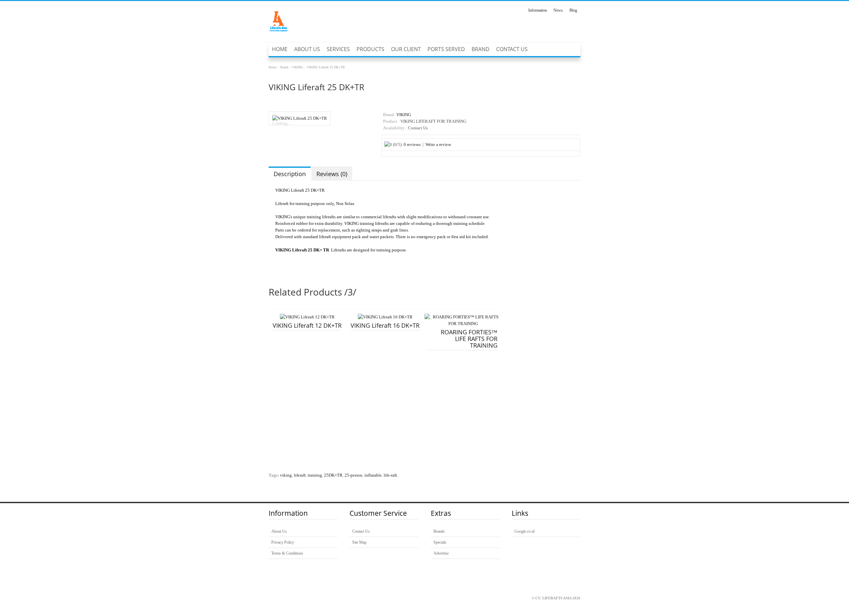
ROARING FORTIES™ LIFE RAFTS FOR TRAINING (469, 339)
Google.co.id (524, 531)
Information (537, 10)
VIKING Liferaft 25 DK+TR (326, 67)
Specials (439, 542)
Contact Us (512, 49)
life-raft (390, 475)
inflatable (373, 475)
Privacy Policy (282, 542)
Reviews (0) (331, 174)
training (315, 475)
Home (280, 49)
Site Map (359, 542)
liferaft (300, 475)
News (558, 10)
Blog (573, 10)
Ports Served (446, 49)
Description (290, 174)
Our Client (406, 49)
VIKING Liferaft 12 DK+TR (307, 325)
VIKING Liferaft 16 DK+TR (385, 325)
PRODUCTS (370, 49)
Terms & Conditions (287, 553)
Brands (439, 531)
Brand (481, 49)
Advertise (441, 553)
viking (286, 475)
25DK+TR (333, 475)
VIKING (297, 67)
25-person (353, 475)
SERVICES (338, 49)
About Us (307, 49)
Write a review (438, 144)
